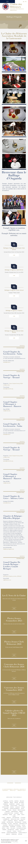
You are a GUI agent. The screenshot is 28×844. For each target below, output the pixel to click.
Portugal (15, 823)
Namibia (3, 822)
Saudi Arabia (5, 826)
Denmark (6, 808)
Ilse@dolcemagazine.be (8, 549)
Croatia (12, 807)
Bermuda (6, 802)
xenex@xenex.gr (7, 503)
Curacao (17, 807)
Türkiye (19, 831)
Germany (7, 811)
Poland (10, 823)
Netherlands (10, 822)
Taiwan (17, 829)
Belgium (22, 801)
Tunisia (14, 831)
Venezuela (14, 834)
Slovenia (19, 826)
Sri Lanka (13, 828)
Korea (14, 816)
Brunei (16, 802)
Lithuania (23, 817)
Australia (5, 801)
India (21, 813)
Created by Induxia (21, 790)
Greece (21, 811)
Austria (11, 801)
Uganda (3, 832)
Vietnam (20, 834)
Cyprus (23, 807)
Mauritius (10, 820)
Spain (8, 828)
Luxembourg (6, 819)
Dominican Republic (15, 808)
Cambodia (5, 804)
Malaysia (23, 819)
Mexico (16, 820)
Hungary (16, 813)
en (23, 1)
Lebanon (8, 817)
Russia (23, 825)
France (14, 810)
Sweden (4, 829)
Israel (10, 814)
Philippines (4, 823)
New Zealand (18, 822)
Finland (9, 810)
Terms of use (13, 790)
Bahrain (17, 801)
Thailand (9, 831)
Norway (24, 822)
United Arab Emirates (12, 832)
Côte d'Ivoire (5, 807)
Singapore (12, 826)
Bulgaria (21, 802)
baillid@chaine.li (6, 362)
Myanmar (21, 820)
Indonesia (5, 814)
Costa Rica (21, 805)
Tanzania (22, 829)
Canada (18, 804)
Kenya (22, 814)
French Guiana (21, 810)
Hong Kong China (8, 813)
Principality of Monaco (14, 825)
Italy (15, 814)
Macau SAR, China (15, 819)
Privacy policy (15, 842)
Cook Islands (13, 805)
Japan (18, 814)
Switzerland (11, 829)
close (26, 840)
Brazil (11, 802)
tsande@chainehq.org (8, 388)
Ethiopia (4, 810)
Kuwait (3, 817)
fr (25, 1)
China (22, 804)
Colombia (6, 805)
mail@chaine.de (6, 410)
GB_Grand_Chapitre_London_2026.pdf (12, 576)
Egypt (22, 808)
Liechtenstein (15, 817)
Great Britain (14, 811)
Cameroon (12, 804)
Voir (14, 255)
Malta (5, 820)
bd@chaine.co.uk (7, 580)
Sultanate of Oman (21, 828)
